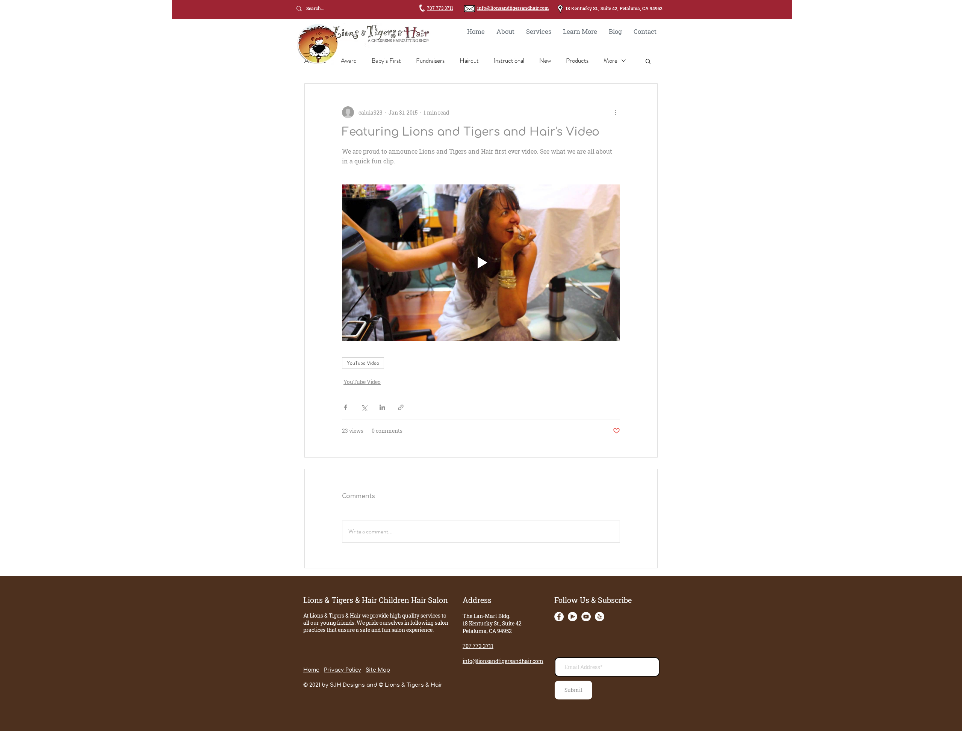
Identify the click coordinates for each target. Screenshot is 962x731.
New (545, 60)
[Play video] (481, 262)
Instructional (509, 60)
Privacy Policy (342, 670)
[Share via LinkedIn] (382, 407)
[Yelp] (599, 616)
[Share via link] (400, 407)
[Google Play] (572, 616)
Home (311, 670)
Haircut (469, 60)
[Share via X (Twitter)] (364, 407)
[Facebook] (559, 616)
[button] (648, 61)
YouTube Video (363, 363)
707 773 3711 (440, 8)
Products (577, 60)
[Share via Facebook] (345, 407)
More (610, 60)
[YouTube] (586, 616)
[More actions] (615, 112)
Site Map (378, 670)
